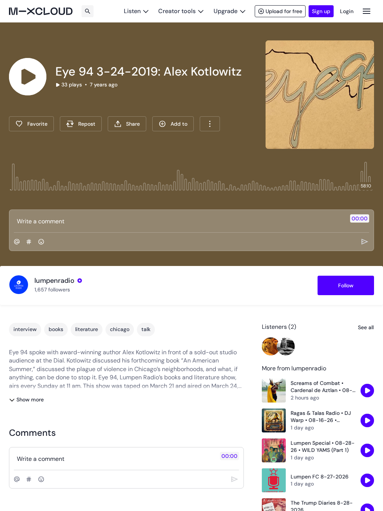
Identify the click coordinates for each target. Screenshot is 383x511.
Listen (132, 11)
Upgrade (226, 11)
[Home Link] (41, 11)
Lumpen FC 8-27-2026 (320, 476)
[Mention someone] (17, 242)
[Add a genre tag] (29, 242)
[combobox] (210, 123)
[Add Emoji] (41, 241)
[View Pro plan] (79, 280)
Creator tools (177, 11)
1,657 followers (52, 289)
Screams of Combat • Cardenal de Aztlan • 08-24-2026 (321, 387)
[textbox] (179, 221)
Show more (30, 399)
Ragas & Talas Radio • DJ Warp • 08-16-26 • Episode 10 (321, 417)
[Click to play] (27, 76)
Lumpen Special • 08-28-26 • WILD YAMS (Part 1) (323, 447)
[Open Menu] (366, 11)
